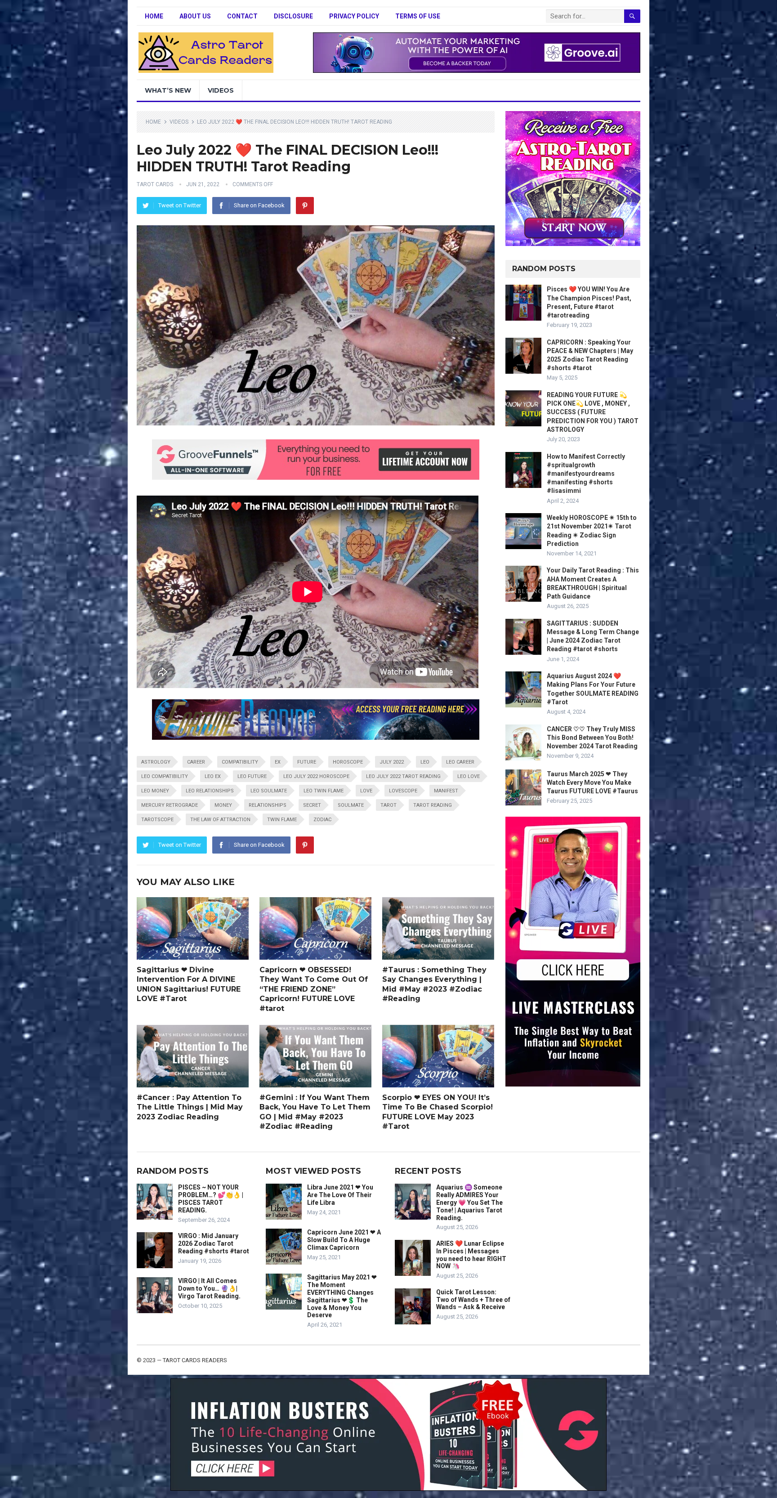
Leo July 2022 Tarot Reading (403, 776)
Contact (242, 16)
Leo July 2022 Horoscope (316, 776)
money (223, 805)
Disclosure (293, 16)
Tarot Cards (155, 184)
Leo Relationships (210, 791)
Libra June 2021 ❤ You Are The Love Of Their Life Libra (340, 1195)
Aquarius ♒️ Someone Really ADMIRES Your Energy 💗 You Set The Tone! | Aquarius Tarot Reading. (469, 1202)
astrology (155, 762)
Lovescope (403, 791)
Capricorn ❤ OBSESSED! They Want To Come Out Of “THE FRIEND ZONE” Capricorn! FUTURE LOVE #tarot (313, 989)
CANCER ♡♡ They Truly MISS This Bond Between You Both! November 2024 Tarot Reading (592, 737)
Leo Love (468, 776)
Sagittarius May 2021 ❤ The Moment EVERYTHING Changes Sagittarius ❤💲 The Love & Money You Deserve (342, 1296)
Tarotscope (157, 820)
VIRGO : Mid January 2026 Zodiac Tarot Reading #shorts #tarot (213, 1243)
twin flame (282, 820)
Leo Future (252, 776)
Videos (221, 90)
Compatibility (240, 762)
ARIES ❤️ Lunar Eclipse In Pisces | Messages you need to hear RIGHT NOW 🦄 (471, 1255)
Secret (312, 805)
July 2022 (392, 762)
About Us (195, 16)
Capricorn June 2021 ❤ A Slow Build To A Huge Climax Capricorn (344, 1240)
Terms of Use (417, 16)
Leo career (460, 762)
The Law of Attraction (220, 820)
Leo (424, 762)
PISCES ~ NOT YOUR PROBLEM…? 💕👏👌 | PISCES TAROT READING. (210, 1198)
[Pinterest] (305, 205)
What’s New (168, 90)
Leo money (155, 791)
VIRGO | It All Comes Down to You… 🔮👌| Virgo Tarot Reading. (209, 1288)
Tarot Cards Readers (195, 1360)
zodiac (322, 820)
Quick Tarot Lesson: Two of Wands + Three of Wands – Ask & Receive (473, 1299)
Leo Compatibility (164, 776)
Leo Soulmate (268, 791)
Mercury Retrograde (169, 805)
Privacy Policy (354, 16)
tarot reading (432, 805)
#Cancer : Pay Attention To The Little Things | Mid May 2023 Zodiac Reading (190, 1107)
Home (154, 16)
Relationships (267, 805)
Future (306, 762)
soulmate (351, 805)
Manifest (446, 791)
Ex (278, 762)
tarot (388, 805)
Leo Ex (213, 776)
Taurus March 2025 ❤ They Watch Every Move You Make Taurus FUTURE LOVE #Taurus (592, 782)
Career (196, 762)
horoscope (348, 762)
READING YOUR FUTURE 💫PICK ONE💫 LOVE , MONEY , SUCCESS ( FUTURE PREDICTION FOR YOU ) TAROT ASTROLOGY (593, 412)
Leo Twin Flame (324, 791)
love (366, 791)
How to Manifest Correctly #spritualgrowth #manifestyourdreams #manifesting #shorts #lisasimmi (586, 474)
